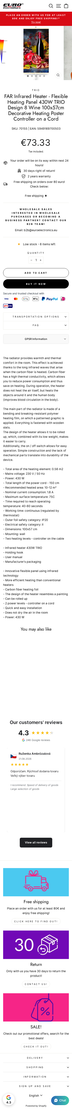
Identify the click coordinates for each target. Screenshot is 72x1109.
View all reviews (36, 842)
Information (35, 1076)
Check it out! (36, 1046)
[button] (60, 1100)
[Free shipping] (36, 882)
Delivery (35, 1057)
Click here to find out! (36, 921)
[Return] (36, 945)
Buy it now (36, 284)
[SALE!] (36, 1007)
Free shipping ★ (36, 196)
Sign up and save (35, 1086)
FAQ (36, 325)
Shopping (35, 1067)
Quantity (35, 252)
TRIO (36, 90)
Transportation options (36, 316)
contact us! (36, 984)
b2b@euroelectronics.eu (40, 230)
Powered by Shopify (36, 1105)
